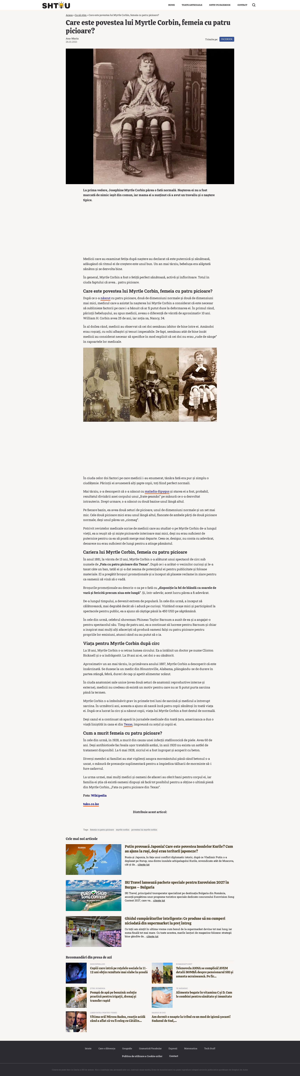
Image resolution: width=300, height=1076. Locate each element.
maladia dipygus (157, 491)
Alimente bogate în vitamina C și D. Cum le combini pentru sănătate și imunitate (204, 994)
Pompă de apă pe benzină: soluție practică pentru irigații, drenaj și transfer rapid (113, 996)
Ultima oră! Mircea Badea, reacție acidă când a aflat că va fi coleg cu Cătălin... (117, 1019)
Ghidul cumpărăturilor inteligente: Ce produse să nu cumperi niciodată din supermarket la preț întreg (175, 921)
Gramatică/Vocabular (150, 1048)
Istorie (88, 1048)
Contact (242, 4)
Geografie (127, 1048)
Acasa (69, 15)
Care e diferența (106, 1048)
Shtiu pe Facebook (220, 4)
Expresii (173, 1048)
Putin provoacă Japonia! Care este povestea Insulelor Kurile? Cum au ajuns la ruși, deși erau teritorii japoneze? (179, 849)
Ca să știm (81, 15)
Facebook (226, 39)
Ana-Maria (72, 38)
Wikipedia (99, 795)
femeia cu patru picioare (102, 829)
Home (171, 4)
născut (105, 298)
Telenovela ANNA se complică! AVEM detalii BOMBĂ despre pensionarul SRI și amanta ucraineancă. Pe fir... (204, 972)
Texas (128, 724)
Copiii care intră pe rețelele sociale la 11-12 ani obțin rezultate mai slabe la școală (119, 970)
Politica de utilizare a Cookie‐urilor (142, 1056)
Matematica (190, 1048)
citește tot (143, 864)
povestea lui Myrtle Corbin (144, 829)
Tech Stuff (209, 1048)
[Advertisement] (150, 230)
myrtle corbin (122, 829)
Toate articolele (192, 4)
